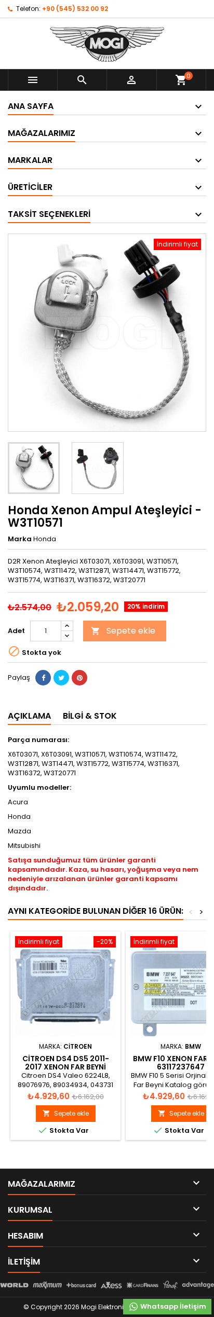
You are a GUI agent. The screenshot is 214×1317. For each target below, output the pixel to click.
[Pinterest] (79, 677)
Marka (20, 539)
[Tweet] (61, 677)
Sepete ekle (123, 631)
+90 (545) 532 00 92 (75, 8)
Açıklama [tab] (29, 716)
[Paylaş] (43, 677)
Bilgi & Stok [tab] (90, 716)
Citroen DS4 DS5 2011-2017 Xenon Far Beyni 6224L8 (65, 1066)
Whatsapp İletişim (172, 1306)
